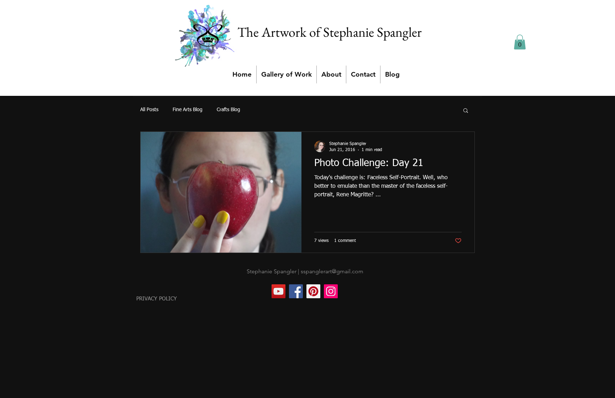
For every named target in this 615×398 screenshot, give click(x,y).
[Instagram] (331, 291)
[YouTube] (278, 291)
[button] (520, 42)
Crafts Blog (228, 109)
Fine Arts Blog (188, 109)
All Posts (149, 109)
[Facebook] (296, 291)
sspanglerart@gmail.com (332, 271)
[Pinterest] (313, 291)
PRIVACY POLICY (156, 298)
